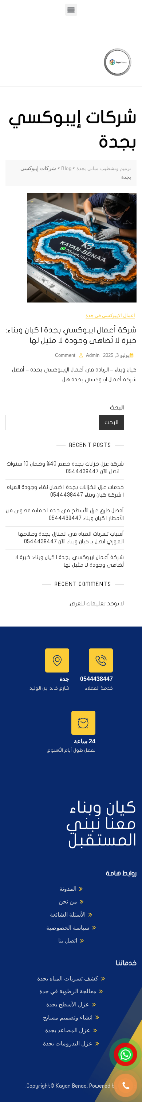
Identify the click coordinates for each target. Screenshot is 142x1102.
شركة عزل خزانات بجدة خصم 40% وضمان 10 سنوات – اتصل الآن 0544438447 (65, 467)
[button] (71, 10)
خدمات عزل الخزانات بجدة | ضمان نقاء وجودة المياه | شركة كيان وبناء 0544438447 (65, 491)
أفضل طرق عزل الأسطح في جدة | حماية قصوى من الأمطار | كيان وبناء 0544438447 (65, 514)
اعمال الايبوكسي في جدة (110, 315)
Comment (65, 355)
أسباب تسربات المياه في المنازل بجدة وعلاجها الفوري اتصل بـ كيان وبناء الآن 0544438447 (71, 537)
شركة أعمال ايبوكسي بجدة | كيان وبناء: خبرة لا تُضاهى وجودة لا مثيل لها (69, 561)
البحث (117, 408)
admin (92, 355)
